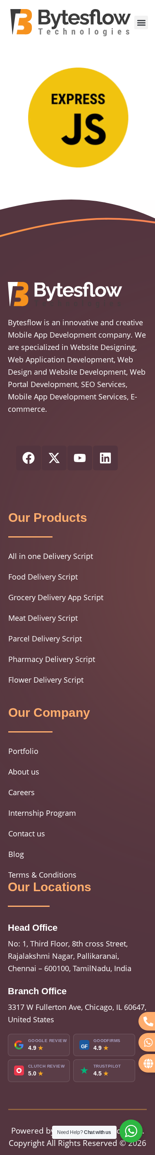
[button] (141, 22)
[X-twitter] (54, 458)
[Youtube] (79, 458)
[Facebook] (28, 458)
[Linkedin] (105, 458)
